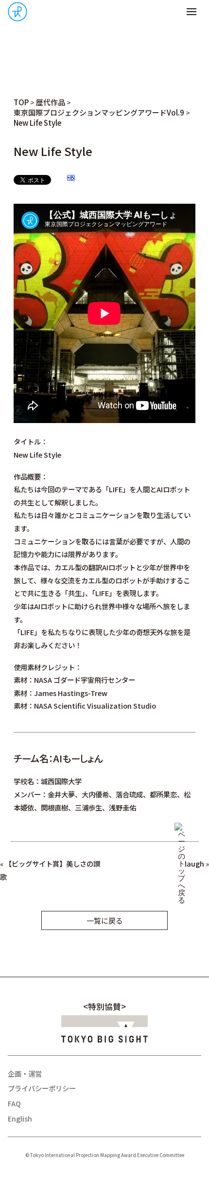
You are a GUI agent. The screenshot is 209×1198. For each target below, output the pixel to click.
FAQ (14, 1103)
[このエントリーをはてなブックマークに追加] (71, 179)
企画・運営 (25, 1073)
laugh (194, 863)
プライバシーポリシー (42, 1088)
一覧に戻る (105, 920)
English (20, 1118)
